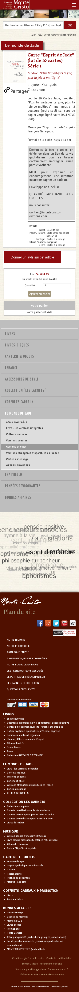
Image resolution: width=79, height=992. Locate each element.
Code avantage (15, 912)
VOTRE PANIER (68, 35)
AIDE (33, 35)
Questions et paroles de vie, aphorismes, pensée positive (38, 722)
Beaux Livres (13, 747)
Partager (19, 90)
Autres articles (15, 899)
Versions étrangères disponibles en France (32, 453)
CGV (40, 35)
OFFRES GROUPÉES (18, 465)
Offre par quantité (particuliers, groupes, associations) (36, 937)
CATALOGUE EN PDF (18, 652)
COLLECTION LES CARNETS (24, 802)
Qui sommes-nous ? (58, 969)
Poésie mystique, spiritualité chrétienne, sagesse (33, 731)
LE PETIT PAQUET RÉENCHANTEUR (26, 677)
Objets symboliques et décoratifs (25, 865)
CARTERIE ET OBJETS (19, 857)
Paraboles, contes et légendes (23, 735)
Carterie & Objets (19, 357)
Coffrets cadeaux (16, 434)
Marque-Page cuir (16, 881)
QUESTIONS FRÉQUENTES (21, 689)
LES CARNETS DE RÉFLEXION (23, 683)
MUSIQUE (10, 831)
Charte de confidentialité (59, 958)
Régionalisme (14, 873)
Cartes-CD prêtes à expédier (22, 848)
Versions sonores (16, 440)
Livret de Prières (15, 822)
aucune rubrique (15, 718)
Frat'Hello (13, 475)
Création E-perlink (59, 986)
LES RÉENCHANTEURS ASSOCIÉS (25, 670)
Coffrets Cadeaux (19, 402)
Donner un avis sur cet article (32, 257)
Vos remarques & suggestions (31, 969)
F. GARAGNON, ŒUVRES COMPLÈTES (27, 658)
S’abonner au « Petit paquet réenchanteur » (42, 974)
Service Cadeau (30, 963)
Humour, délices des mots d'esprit (25, 739)
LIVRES (8, 714)
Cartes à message (17, 459)
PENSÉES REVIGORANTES (23, 486)
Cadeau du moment (17, 916)
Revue (10, 751)
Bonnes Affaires (18, 498)
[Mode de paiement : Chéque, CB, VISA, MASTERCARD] (28, 704)
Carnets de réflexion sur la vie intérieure (28, 810)
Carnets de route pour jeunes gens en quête (30, 814)
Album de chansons (17, 844)
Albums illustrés (15, 743)
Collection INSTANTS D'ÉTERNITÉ (25, 755)
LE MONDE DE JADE (18, 764)
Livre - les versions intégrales (24, 428)
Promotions (13, 928)
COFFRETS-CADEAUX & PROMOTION (31, 891)
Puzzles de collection (18, 877)
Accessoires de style (22, 379)
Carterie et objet (16, 446)
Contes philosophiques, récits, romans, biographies (35, 726)
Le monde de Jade (18, 413)
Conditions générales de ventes (28, 958)
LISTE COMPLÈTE (16, 422)
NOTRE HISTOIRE (16, 640)
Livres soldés (14, 924)
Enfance (11, 368)
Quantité (30, 285)
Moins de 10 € (14, 920)
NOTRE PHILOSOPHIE (18, 646)
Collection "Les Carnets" (25, 391)
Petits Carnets (14, 932)
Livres (10, 334)
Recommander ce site (51, 963)
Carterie (11, 869)
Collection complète (18, 806)
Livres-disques (17, 345)
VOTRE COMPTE (52, 35)
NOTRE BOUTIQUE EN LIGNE (22, 664)
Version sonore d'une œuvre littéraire (26, 836)
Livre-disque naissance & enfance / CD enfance (32, 840)
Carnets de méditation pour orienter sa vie (29, 818)
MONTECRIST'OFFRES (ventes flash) (26, 949)
